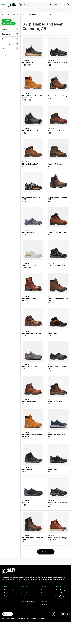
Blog (42, 593)
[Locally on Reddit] (53, 614)
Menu (3, 4)
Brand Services (26, 596)
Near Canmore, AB (8, 23)
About (42, 590)
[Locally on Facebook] (58, 614)
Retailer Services (26, 593)
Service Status (59, 593)
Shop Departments (9, 593)
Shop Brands (8, 596)
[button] (10, 29)
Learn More (24, 590)
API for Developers (61, 590)
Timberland (6, 20)
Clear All (15, 15)
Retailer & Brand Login (28, 602)
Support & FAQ (45, 602)
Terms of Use (59, 599)
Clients (43, 596)
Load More (45, 552)
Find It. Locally (56, 4)
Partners (43, 599)
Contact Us (44, 604)
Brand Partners (25, 599)
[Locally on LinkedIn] (63, 614)
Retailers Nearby (9, 590)
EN (64, 4)
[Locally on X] (67, 614)
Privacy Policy (59, 596)
